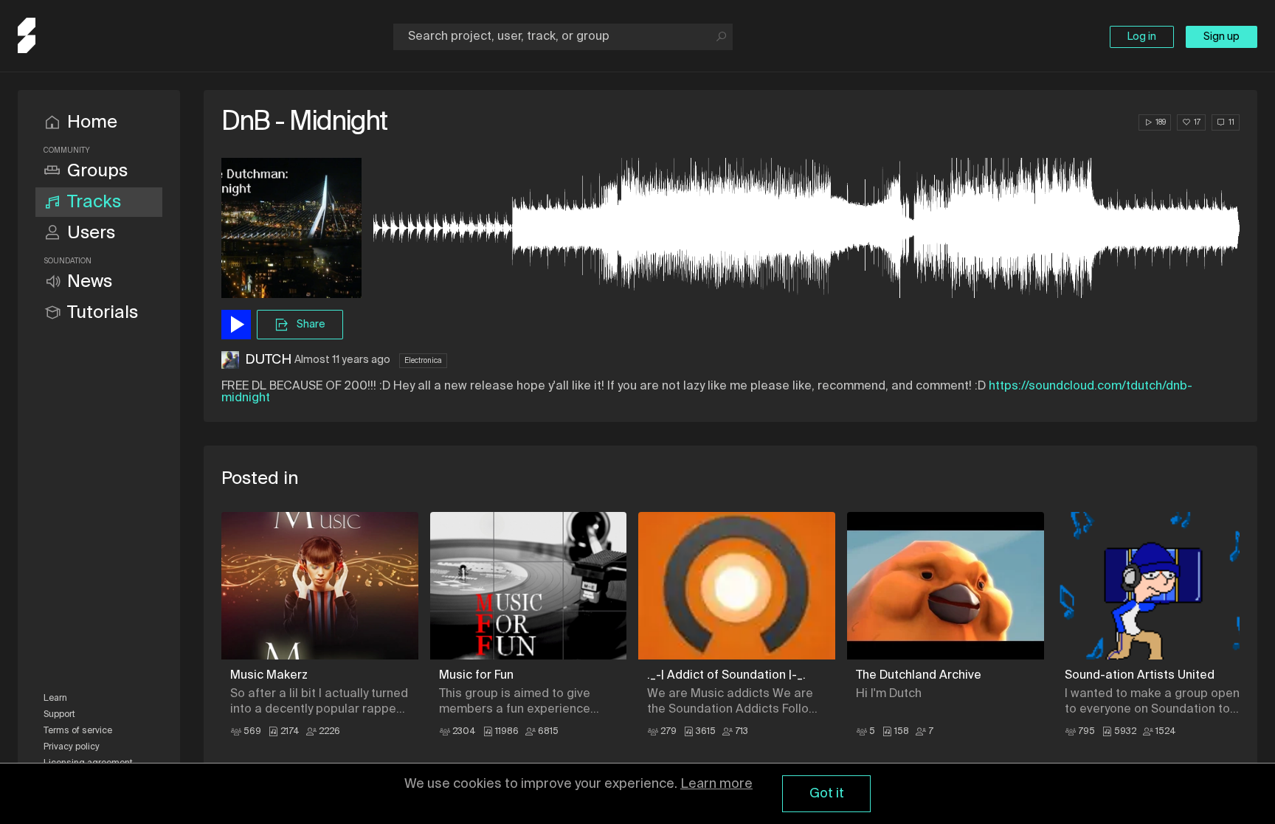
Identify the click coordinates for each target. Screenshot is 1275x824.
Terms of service (78, 731)
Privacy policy (72, 747)
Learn (55, 698)
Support (59, 714)
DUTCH (268, 360)
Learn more (716, 784)
